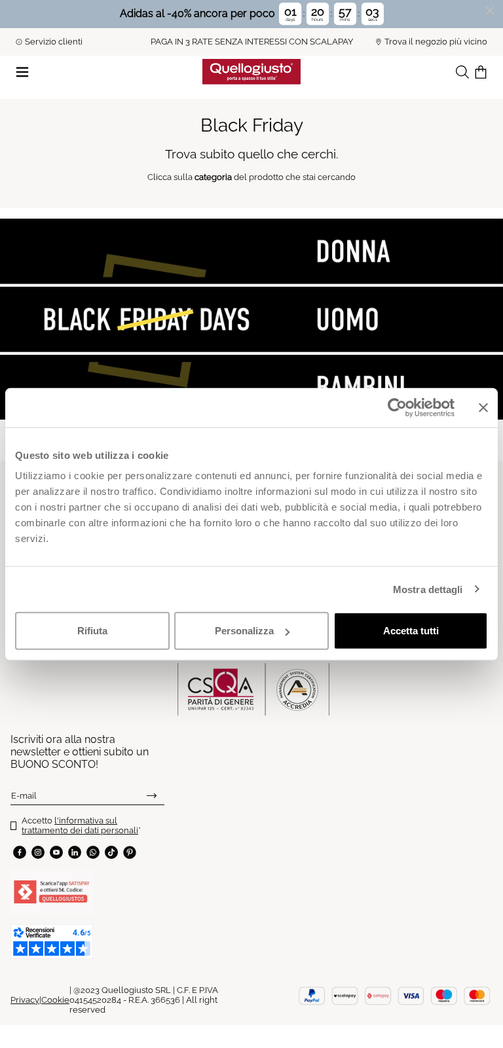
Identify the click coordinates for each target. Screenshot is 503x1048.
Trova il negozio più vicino (435, 41)
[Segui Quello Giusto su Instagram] (38, 852)
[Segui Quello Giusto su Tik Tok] (111, 852)
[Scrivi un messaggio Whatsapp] (93, 852)
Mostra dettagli (428, 588)
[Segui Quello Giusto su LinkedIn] (74, 852)
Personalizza (244, 630)
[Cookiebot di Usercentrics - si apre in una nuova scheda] (397, 407)
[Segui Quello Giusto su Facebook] (19, 852)
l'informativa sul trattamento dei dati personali (80, 825)
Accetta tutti (411, 630)
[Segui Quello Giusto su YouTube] (56, 852)
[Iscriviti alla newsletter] (151, 795)
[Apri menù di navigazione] (22, 71)
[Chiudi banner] (483, 407)
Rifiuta (92, 630)
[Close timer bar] (490, 10)
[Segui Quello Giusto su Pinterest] (129, 852)
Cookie (55, 1000)
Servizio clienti (54, 41)
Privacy (24, 1000)
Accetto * (81, 825)
